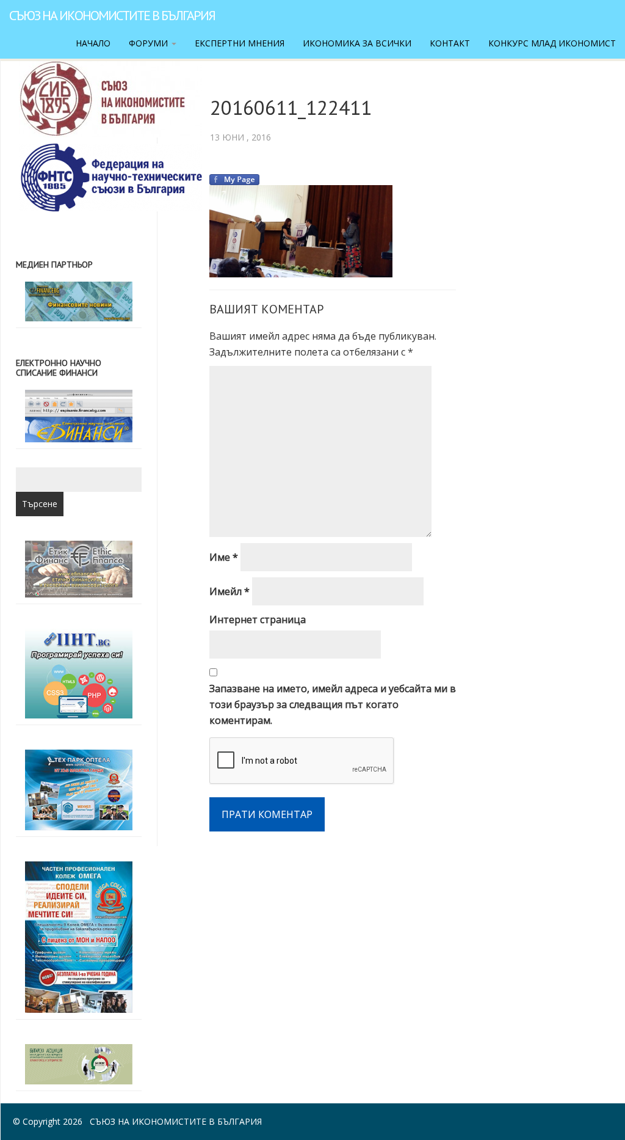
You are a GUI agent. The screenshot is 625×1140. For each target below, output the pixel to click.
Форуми (149, 43)
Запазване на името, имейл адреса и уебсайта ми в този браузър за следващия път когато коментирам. (332, 704)
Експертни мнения (239, 43)
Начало (93, 43)
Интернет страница (257, 619)
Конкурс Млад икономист (552, 43)
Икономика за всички (357, 43)
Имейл (229, 591)
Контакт (450, 43)
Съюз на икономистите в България (112, 15)
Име (223, 557)
